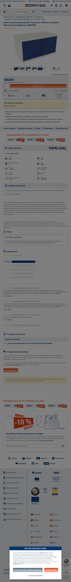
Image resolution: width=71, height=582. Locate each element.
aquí (55, 557)
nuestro (42, 552)
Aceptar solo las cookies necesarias (27, 570)
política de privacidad (18, 563)
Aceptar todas (51, 570)
